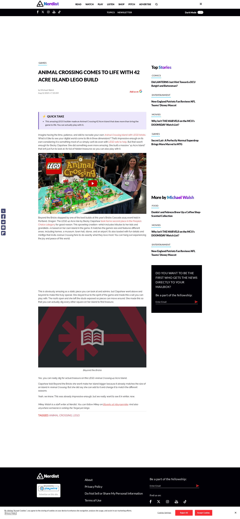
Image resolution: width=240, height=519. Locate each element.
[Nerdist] (48, 4)
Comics (156, 75)
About (89, 480)
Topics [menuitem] (111, 12)
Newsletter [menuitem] (125, 12)
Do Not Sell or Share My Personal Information (114, 493)
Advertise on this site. (48, 494)
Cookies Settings (164, 512)
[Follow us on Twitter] (158, 502)
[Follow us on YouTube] (176, 502)
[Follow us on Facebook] (150, 502)
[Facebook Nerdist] (38, 12)
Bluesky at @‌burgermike (115, 404)
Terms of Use (93, 500)
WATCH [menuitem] (89, 4)
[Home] (48, 478)
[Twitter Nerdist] (43, 12)
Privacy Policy (93, 486)
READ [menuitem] (78, 4)
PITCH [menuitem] (131, 4)
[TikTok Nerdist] (59, 12)
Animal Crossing (60, 415)
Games (43, 62)
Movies (156, 114)
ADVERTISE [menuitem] (145, 4)
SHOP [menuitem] (121, 4)
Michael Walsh (47, 90)
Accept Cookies (203, 512)
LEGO (76, 415)
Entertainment (161, 95)
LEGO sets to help (117, 142)
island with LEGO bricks (124, 135)
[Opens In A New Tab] (48, 488)
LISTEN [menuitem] (110, 4)
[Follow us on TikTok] (185, 502)
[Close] (235, 513)
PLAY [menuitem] (100, 4)
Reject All (184, 512)
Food (155, 205)
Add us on (133, 92)
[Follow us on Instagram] (167, 502)
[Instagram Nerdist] (48, 12)
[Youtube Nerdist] (54, 12)
